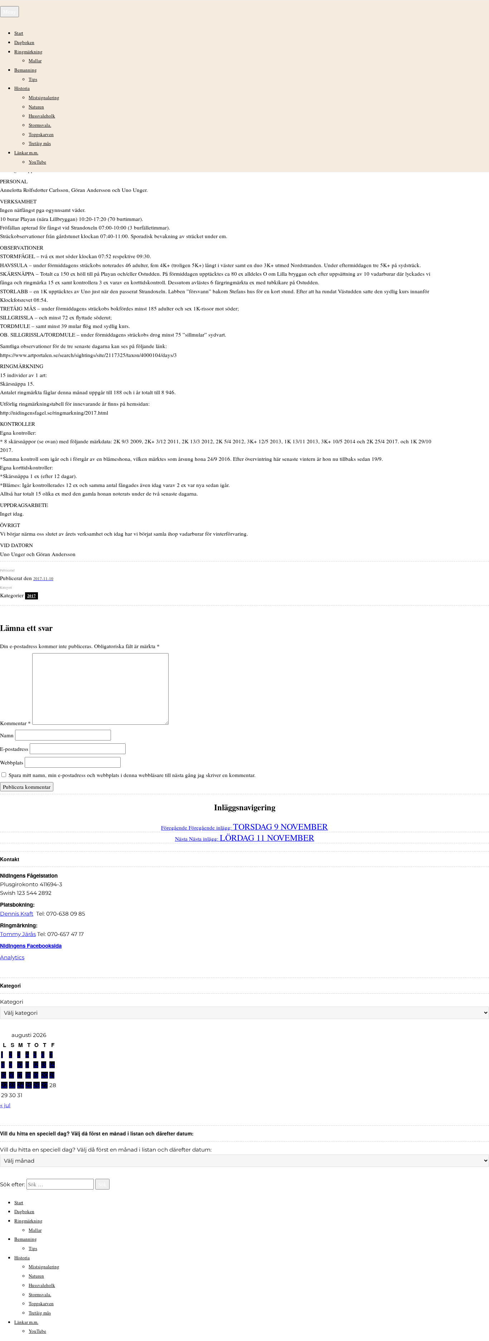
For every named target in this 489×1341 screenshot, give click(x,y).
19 (35, 1075)
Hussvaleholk (42, 115)
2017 (31, 596)
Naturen (36, 106)
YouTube (37, 162)
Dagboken (24, 42)
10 (20, 1064)
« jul (5, 1105)
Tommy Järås (18, 934)
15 (3, 1075)
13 (43, 1064)
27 (44, 1085)
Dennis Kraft (16, 913)
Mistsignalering (44, 97)
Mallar (35, 60)
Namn (7, 735)
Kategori (11, 1001)
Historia (22, 88)
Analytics (12, 957)
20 (44, 1075)
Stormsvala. (40, 125)
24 (20, 1085)
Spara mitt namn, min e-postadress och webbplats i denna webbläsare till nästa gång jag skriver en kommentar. (132, 774)
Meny (9, 11)
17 (19, 1075)
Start (18, 33)
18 (28, 1075)
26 (36, 1085)
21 (51, 1075)
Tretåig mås (40, 143)
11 (27, 1064)
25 (28, 1085)
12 (35, 1064)
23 (12, 1085)
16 (11, 1075)
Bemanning (25, 70)
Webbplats (11, 762)
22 (4, 1085)
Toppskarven (41, 134)
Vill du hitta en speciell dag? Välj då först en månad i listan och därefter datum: (106, 1149)
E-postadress (14, 748)
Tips (33, 79)
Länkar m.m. (26, 152)
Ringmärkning (28, 51)
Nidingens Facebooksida (31, 946)
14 (52, 1064)
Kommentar (15, 722)
